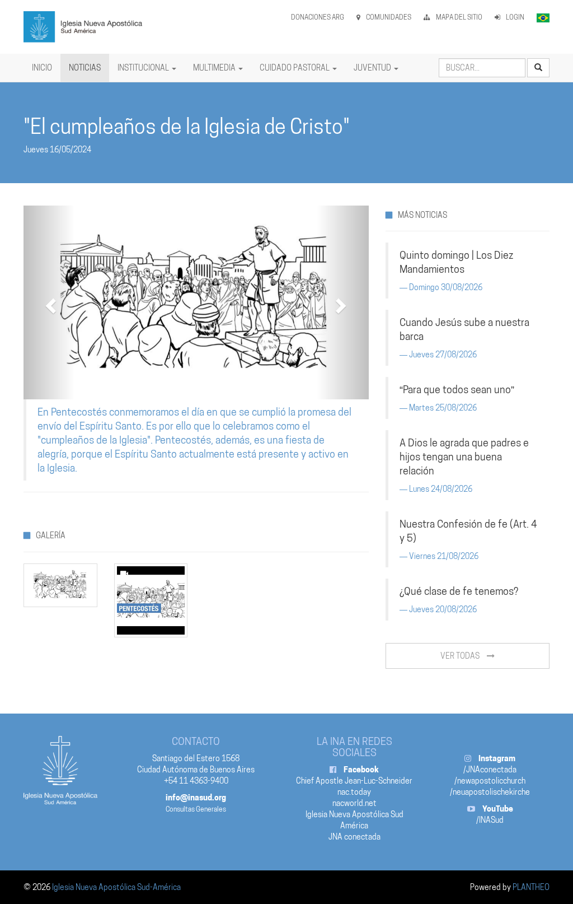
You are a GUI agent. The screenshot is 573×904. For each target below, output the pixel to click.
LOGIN (515, 17)
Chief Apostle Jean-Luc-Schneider (354, 781)
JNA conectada (354, 837)
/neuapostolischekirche (490, 792)
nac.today (354, 792)
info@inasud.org (196, 798)
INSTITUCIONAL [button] (144, 68)
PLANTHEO (531, 887)
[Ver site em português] (543, 17)
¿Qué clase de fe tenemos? (459, 591)
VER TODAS (460, 656)
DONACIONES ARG (317, 17)
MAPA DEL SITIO (459, 17)
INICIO (42, 68)
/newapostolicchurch (489, 781)
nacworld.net (354, 803)
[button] (49, 303)
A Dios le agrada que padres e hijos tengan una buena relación (464, 456)
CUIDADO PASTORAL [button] (295, 68)
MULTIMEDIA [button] (215, 68)
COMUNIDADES (388, 17)
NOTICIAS (85, 68)
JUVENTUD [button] (373, 68)
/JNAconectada (489, 770)
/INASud (490, 820)
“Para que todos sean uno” (457, 389)
